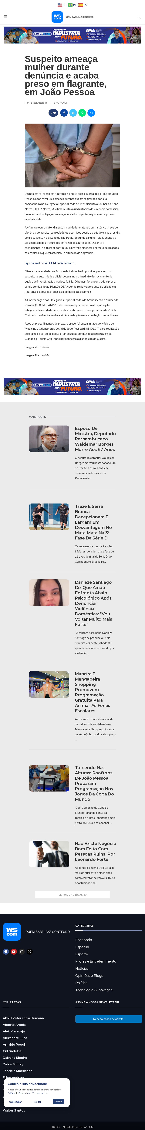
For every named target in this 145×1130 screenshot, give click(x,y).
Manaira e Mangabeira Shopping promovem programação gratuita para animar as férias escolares (92, 692)
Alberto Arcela (14, 1025)
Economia (83, 940)
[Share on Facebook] (64, 113)
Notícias (82, 968)
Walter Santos (14, 1110)
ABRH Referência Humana (23, 1018)
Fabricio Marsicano (17, 1071)
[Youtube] (14, 952)
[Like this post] (54, 113)
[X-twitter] (30, 952)
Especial (82, 947)
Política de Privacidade (19, 1093)
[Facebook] (6, 952)
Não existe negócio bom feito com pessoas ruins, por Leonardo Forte (95, 851)
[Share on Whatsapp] (82, 113)
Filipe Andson (13, 1077)
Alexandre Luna (15, 1038)
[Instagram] (22, 952)
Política (81, 983)
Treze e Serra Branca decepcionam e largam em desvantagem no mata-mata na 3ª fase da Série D (93, 522)
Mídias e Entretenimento (95, 961)
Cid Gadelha (12, 1051)
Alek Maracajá (14, 1031)
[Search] (139, 17)
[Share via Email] (91, 113)
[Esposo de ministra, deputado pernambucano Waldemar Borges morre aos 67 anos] (49, 439)
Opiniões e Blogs (89, 976)
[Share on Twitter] (73, 113)
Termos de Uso (40, 1093)
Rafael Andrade (38, 102)
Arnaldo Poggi (14, 1044)
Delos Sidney (13, 1064)
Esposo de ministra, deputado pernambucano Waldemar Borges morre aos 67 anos (95, 439)
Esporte (81, 954)
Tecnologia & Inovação (94, 990)
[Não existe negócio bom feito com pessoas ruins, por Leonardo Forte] (49, 854)
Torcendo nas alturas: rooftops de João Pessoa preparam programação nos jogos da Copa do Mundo (94, 783)
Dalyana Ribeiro (15, 1058)
